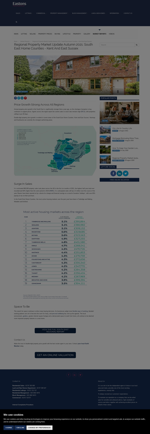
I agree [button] (8, 428)
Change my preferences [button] (39, 428)
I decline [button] (20, 428)
